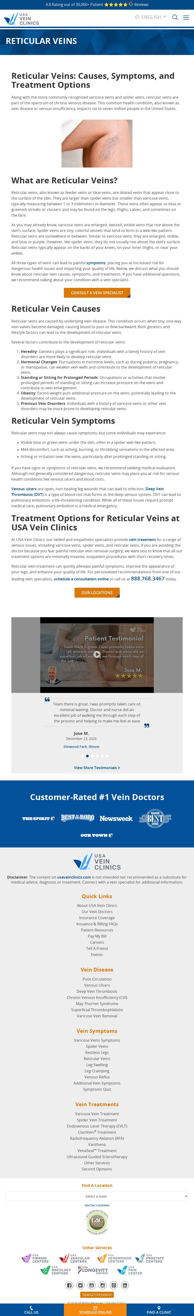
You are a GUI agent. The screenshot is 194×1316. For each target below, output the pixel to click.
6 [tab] (107, 756)
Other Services (97, 1162)
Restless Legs (97, 1052)
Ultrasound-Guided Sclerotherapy (97, 1156)
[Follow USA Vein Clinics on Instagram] (103, 1285)
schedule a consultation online (81, 579)
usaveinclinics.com (74, 877)
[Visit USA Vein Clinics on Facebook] (69, 1285)
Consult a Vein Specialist (97, 292)
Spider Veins (97, 1046)
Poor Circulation (97, 979)
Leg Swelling (97, 1064)
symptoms (96, 262)
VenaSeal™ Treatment (97, 1150)
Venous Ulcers (97, 985)
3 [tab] (92, 756)
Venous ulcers (24, 488)
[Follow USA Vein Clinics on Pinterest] (114, 1285)
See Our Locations (97, 1205)
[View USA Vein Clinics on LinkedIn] (125, 1285)
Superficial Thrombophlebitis (97, 1009)
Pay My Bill (97, 936)
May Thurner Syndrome (97, 1003)
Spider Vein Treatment (97, 1120)
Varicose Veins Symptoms (97, 1040)
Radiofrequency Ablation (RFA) (97, 1138)
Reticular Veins (97, 1058)
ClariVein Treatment (97, 1132)
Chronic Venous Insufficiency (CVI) (97, 997)
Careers (97, 942)
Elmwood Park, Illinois (81, 746)
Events (97, 954)
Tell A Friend (97, 948)
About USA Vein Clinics (97, 905)
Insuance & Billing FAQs (97, 923)
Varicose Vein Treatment (97, 1113)
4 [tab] (97, 756)
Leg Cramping (97, 1070)
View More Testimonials (96, 768)
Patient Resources (97, 930)
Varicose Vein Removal (97, 1015)
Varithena (97, 1144)
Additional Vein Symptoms (97, 1083)
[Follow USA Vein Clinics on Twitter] (80, 1285)
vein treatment (142, 539)
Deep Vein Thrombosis (97, 991)
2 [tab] (87, 756)
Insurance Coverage (97, 917)
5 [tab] (102, 756)
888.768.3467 (148, 578)
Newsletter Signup (97, 1295)
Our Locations (97, 592)
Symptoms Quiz (97, 1089)
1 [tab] (82, 756)
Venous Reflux (97, 1077)
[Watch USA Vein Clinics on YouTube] (92, 1285)
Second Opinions (97, 1169)
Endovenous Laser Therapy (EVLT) (97, 1126)
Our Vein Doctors (97, 911)
